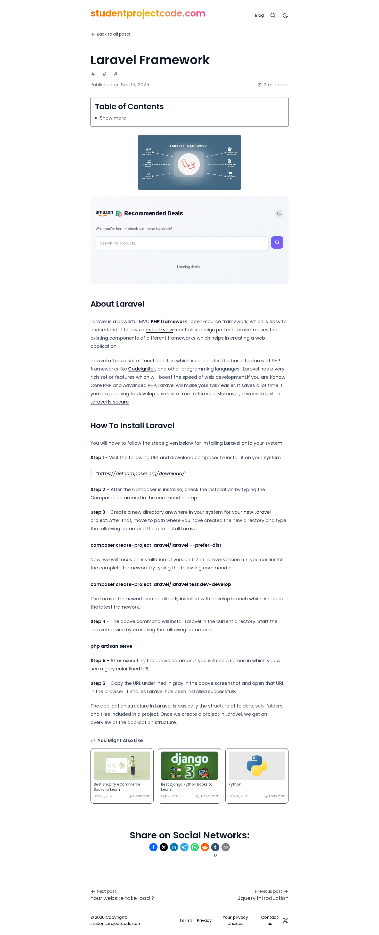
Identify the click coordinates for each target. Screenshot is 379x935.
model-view (159, 329)
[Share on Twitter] (164, 847)
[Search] (273, 15)
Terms (186, 920)
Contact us (269, 920)
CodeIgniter (141, 369)
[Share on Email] (225, 847)
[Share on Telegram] (184, 847)
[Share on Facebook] (153, 847)
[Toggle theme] (279, 213)
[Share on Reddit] (205, 847)
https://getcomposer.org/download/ (141, 473)
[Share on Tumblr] (215, 847)
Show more (113, 118)
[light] (285, 15)
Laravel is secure (109, 402)
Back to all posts (113, 34)
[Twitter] (285, 920)
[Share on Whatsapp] (195, 847)
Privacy (204, 920)
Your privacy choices (235, 920)
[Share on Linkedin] (174, 847)
